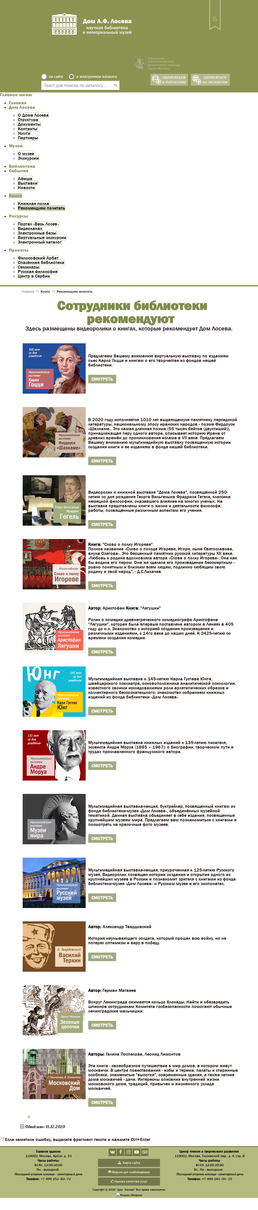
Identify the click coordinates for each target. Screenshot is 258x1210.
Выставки (28, 183)
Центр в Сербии (34, 276)
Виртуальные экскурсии (42, 237)
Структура (28, 119)
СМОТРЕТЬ (102, 379)
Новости (26, 187)
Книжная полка (33, 203)
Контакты (27, 128)
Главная (17, 102)
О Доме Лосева (33, 115)
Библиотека (22, 166)
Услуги (24, 133)
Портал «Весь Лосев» (38, 223)
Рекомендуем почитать (41, 208)
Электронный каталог (39, 242)
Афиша (25, 178)
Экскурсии (28, 158)
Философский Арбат (38, 257)
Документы (29, 124)
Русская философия (37, 271)
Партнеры (28, 137)
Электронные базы (37, 233)
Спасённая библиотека (41, 262)
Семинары (28, 267)
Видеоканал (30, 228)
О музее (26, 153)
